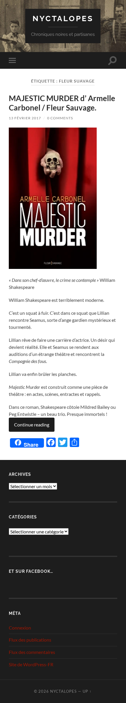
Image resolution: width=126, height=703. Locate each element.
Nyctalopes (63, 18)
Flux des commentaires (32, 652)
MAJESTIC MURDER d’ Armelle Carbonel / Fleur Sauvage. (62, 102)
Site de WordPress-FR (31, 664)
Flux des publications (30, 639)
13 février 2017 (25, 118)
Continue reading (31, 424)
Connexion (20, 627)
